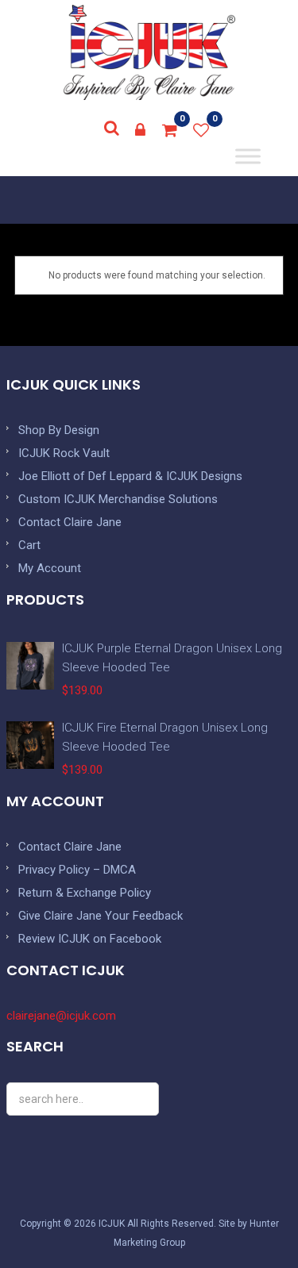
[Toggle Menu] (248, 156)
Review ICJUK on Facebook (89, 939)
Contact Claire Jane (70, 522)
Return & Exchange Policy (84, 893)
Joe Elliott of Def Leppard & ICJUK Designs (130, 476)
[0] (170, 130)
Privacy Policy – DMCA (77, 870)
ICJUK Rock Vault (64, 453)
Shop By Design (58, 430)
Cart (29, 545)
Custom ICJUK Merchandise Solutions (118, 499)
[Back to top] (250, 1220)
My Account (49, 568)
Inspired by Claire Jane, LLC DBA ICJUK (149, 52)
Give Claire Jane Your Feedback (100, 916)
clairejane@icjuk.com (61, 1016)
